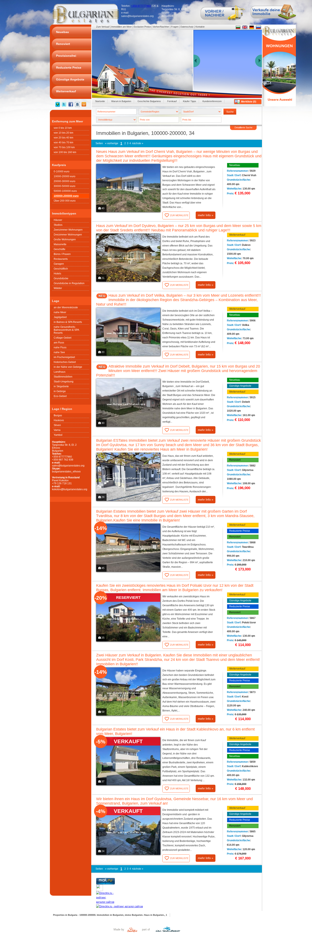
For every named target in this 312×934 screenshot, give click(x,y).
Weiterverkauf (237, 234)
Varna (57, 430)
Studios (58, 224)
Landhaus (59, 371)
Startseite (100, 101)
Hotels (57, 273)
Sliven (57, 425)
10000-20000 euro (64, 176)
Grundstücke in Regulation (69, 283)
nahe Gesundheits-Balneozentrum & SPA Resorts (66, 329)
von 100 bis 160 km (65, 152)
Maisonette (60, 244)
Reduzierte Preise (239, 530)
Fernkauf (172, 101)
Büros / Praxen (62, 254)
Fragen (174, 26)
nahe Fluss (60, 347)
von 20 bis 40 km (63, 137)
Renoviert (234, 459)
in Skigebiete (61, 386)
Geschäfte (59, 249)
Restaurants (61, 258)
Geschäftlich (61, 268)
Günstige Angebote (240, 385)
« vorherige (111, 143)
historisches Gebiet (65, 362)
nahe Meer (60, 312)
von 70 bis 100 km (64, 147)
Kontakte (200, 26)
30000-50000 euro (64, 186)
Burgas (58, 415)
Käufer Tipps (189, 101)
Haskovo (59, 420)
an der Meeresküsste (66, 307)
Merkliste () (248, 101)
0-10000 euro (61, 171)
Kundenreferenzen (212, 101)
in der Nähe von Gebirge (68, 366)
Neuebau (234, 165)
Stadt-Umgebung (63, 381)
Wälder (58, 288)
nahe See (59, 352)
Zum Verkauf (102, 26)
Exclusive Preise (142, 26)
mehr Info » (205, 215)
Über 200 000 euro (65, 200)
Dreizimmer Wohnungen (68, 234)
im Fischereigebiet (64, 357)
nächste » (137, 143)
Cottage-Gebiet (62, 337)
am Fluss (59, 342)
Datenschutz (187, 26)
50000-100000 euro (65, 191)
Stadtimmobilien (63, 376)
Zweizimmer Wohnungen (68, 229)
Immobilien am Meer (121, 26)
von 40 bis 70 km (63, 142)
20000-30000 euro (64, 181)
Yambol (58, 434)
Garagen (59, 263)
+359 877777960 (141, 5)
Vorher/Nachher (161, 26)
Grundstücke (61, 278)
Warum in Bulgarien (121, 101)
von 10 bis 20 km (63, 132)
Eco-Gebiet (60, 396)
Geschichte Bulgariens (149, 101)
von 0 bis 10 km (63, 127)
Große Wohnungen (65, 239)
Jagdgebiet (60, 317)
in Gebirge (60, 391)
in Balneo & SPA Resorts (68, 322)
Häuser (58, 220)
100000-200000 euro (66, 195)
